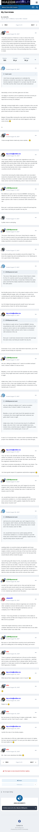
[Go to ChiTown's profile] (3, 266)
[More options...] (36, 33)
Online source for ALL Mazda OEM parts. (15, 808)
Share (20, 780)
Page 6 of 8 (19, 25)
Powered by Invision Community (19, 829)
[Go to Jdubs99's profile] (3, 599)
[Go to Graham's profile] (3, 68)
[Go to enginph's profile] (3, 218)
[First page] (2, 25)
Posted (13, 34)
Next (32, 25)
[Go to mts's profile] (3, 33)
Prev (6, 25)
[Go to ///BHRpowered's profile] (3, 189)
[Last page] (36, 25)
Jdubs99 (5, 17)
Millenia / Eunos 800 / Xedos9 (18, 18)
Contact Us (19, 825)
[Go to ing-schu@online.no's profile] (3, 155)
